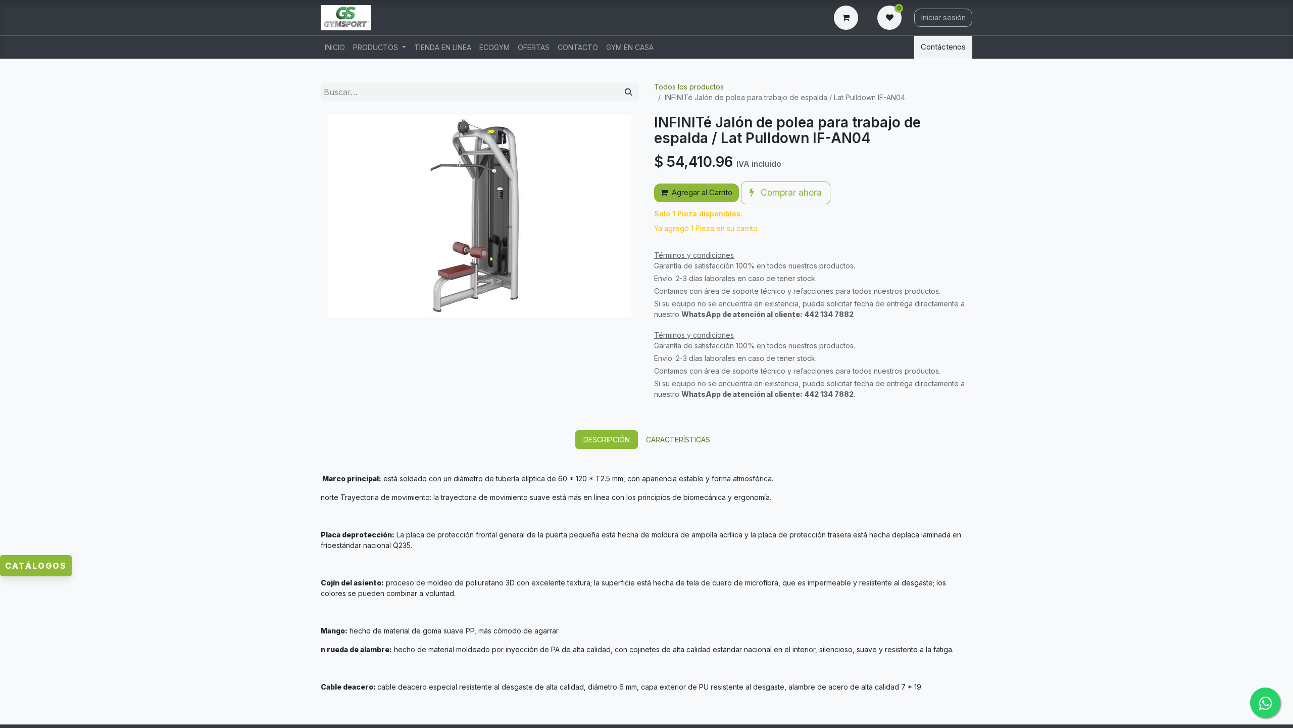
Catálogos (36, 566)
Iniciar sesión (943, 17)
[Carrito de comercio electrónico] (848, 17)
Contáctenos (943, 47)
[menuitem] (335, 47)
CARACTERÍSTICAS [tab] (678, 439)
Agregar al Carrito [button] (702, 192)
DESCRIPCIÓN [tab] (606, 439)
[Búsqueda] (628, 92)
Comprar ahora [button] (790, 192)
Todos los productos (689, 86)
